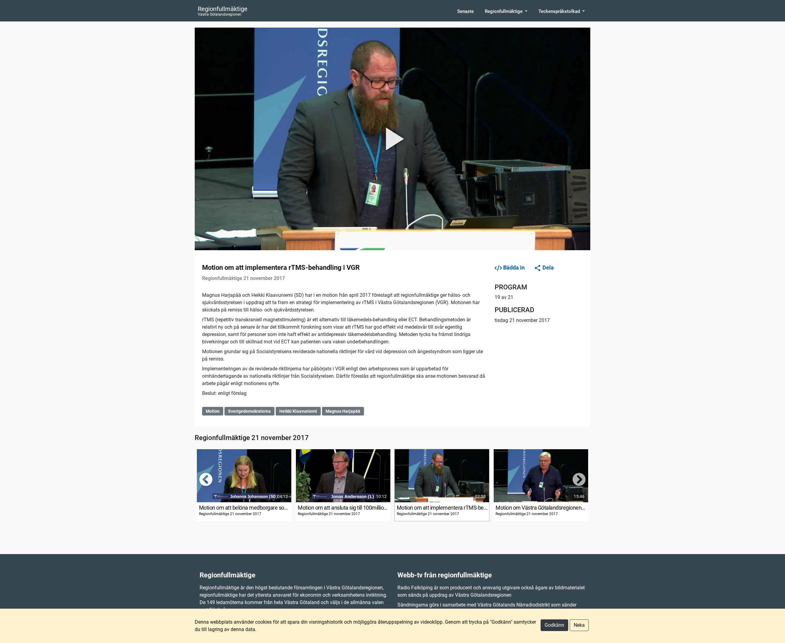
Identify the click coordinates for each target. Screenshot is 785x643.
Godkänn (554, 625)
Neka (579, 625)
